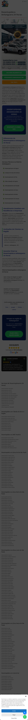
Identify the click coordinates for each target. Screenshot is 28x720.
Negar (14, 714)
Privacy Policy (14, 718)
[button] (26, 696)
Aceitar (14, 711)
